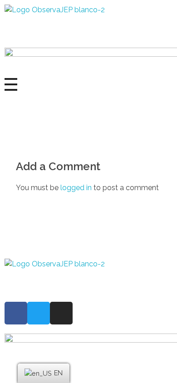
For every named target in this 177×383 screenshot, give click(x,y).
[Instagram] (61, 313)
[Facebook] (16, 313)
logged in (76, 187)
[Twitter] (38, 313)
